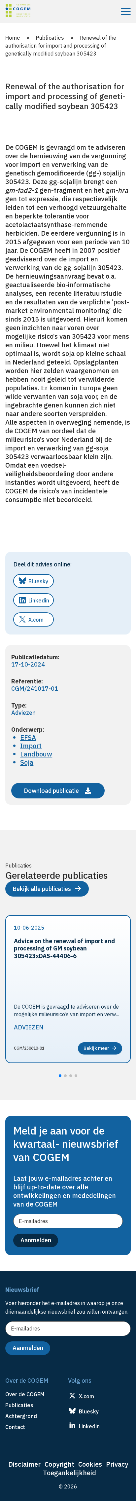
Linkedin (38, 600)
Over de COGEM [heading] (24, 1394)
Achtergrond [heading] (21, 1416)
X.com (36, 619)
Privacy (117, 1464)
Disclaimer (24, 1464)
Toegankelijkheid (69, 1473)
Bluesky (38, 581)
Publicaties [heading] (19, 1405)
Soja (26, 762)
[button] (60, 1075)
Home (12, 37)
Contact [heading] (15, 1427)
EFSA (28, 737)
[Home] (17, 11)
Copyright (59, 1464)
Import (31, 745)
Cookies (90, 1464)
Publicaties (50, 37)
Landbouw (36, 754)
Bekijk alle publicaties (42, 889)
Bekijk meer (96, 1048)
